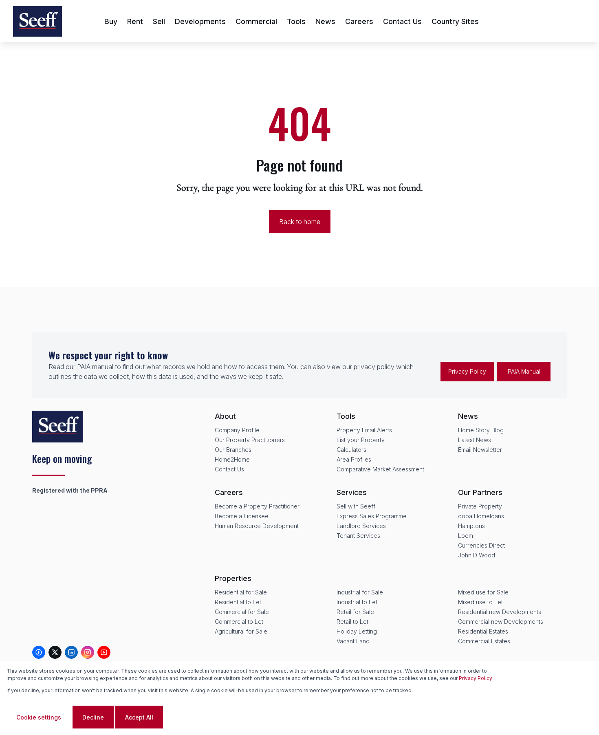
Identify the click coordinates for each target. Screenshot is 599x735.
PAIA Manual (524, 371)
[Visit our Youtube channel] (103, 652)
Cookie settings (38, 717)
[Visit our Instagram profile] (87, 652)
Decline (93, 717)
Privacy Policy (467, 371)
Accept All (139, 717)
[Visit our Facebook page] (38, 652)
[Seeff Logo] (37, 21)
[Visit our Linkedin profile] (71, 652)
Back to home (299, 222)
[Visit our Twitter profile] (55, 652)
